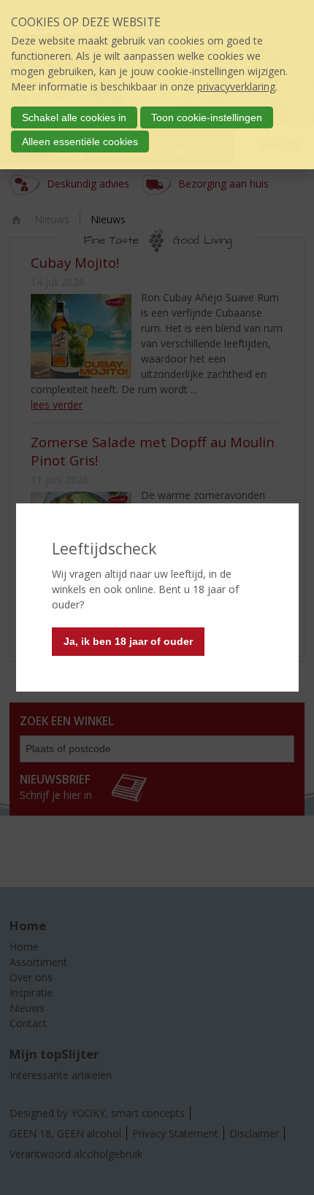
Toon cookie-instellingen (206, 117)
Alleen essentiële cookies (80, 141)
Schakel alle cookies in (74, 117)
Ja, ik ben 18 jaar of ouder (128, 641)
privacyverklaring (236, 86)
